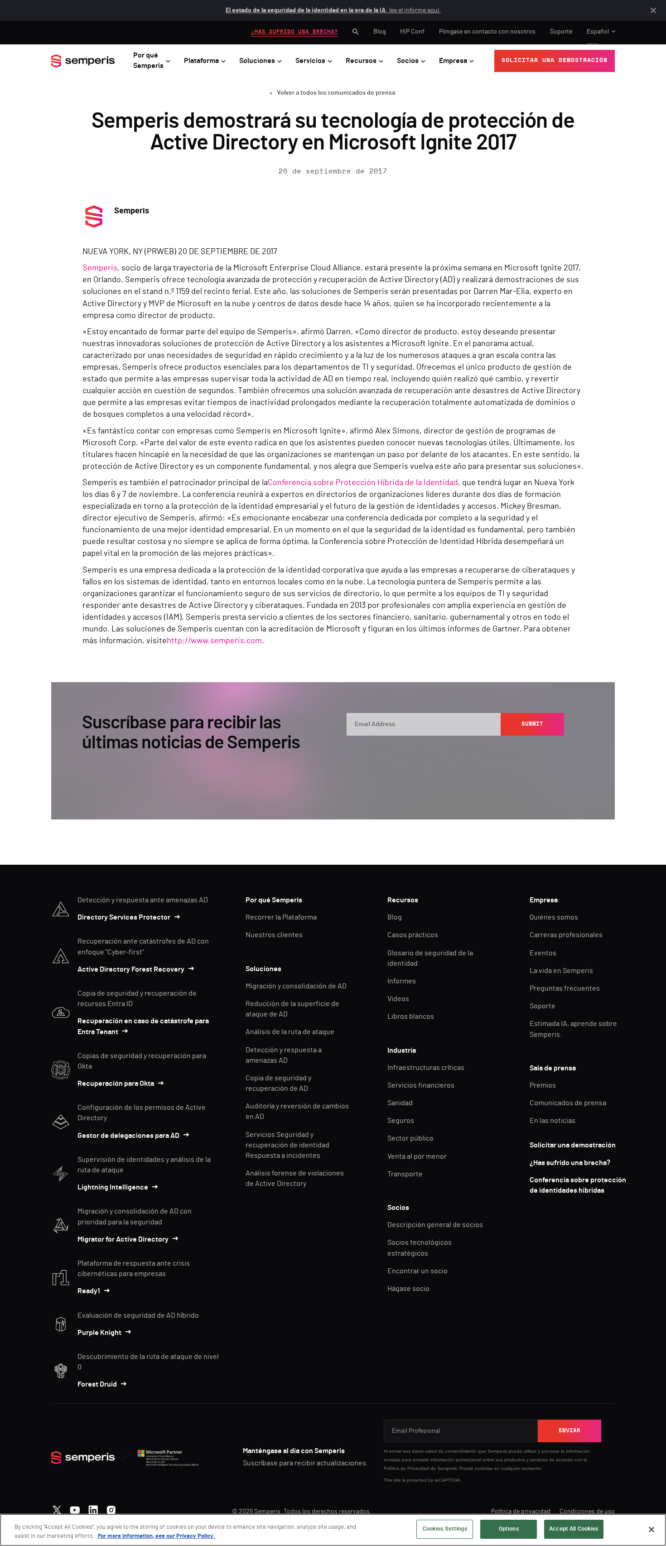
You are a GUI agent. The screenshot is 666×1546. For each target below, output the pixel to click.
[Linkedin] (93, 1508)
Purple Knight (99, 1332)
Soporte (561, 32)
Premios (543, 1085)
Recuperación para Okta (115, 1083)
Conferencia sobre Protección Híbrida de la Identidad (363, 483)
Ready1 (88, 1291)
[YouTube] (75, 1508)
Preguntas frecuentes (565, 988)
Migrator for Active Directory (123, 1239)
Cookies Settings (445, 1529)
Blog (379, 32)
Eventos (543, 953)
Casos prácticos (412, 935)
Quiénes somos (554, 917)
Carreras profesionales (566, 935)
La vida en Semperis (561, 970)
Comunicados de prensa (568, 1103)
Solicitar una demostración (573, 1145)
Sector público (410, 1138)
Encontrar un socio (417, 1271)
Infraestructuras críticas (425, 1067)
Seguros (400, 1120)
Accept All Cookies (573, 1529)
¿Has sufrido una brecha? (570, 1162)
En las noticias (552, 1120)
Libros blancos (410, 1016)
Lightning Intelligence (112, 1187)
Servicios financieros (420, 1085)
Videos (398, 998)
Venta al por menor (417, 1156)
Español (598, 32)
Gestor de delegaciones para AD (128, 1135)
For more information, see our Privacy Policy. (156, 1536)
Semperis (99, 268)
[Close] (651, 1529)
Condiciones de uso (587, 1511)
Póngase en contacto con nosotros (487, 32)
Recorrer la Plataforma (281, 917)
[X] (57, 1508)
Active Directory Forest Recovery (130, 969)
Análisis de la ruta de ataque (290, 1031)
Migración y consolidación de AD (296, 986)
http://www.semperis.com (214, 641)
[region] (333, 1530)
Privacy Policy (523, 753)
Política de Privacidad (406, 1468)
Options (509, 1529)
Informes (401, 981)
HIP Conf (412, 32)
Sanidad (400, 1103)
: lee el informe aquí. (333, 10)
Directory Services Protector (123, 917)
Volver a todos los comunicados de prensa (336, 93)
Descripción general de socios (435, 1224)
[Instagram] (111, 1508)
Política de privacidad (520, 1511)
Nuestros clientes (274, 935)
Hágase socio (408, 1288)
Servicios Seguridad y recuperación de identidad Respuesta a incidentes (287, 1145)
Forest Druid (97, 1384)
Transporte (405, 1174)
